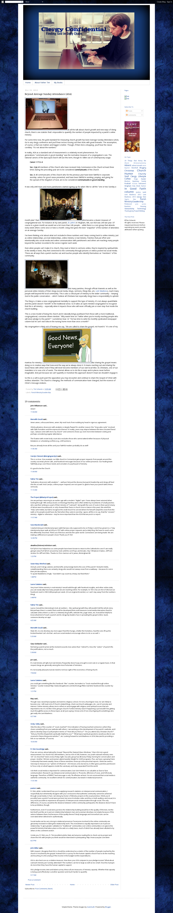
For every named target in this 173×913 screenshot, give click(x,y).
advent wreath (137, 165)
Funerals (134, 183)
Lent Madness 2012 (132, 194)
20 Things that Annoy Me (135, 161)
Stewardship (129, 208)
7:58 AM (33, 673)
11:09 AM (34, 471)
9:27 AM (33, 716)
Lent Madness (101, 291)
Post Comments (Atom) (43, 888)
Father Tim (35, 479)
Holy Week (136, 186)
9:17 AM (33, 875)
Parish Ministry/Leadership (41, 392)
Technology (141, 208)
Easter (143, 179)
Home (28, 82)
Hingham (127, 186)
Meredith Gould (37, 419)
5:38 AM (33, 652)
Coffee (127, 178)
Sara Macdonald (37, 525)
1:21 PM (33, 691)
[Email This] (57, 389)
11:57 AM (34, 517)
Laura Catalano (36, 584)
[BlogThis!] (59, 389)
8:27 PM (33, 840)
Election (127, 181)
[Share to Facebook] (64, 389)
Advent (127, 165)
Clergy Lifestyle (138, 176)
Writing (142, 211)
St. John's (71, 222)
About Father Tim (42, 82)
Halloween (142, 183)
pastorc (33, 788)
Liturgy (139, 197)
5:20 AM (33, 636)
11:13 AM (34, 490)
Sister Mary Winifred (38, 564)
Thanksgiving (129, 211)
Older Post (114, 884)
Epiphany (135, 181)
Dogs (136, 179)
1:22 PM (33, 556)
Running (143, 206)
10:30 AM (34, 741)
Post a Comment (34, 880)
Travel (136, 211)
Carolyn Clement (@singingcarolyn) (44, 456)
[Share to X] (61, 389)
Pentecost (128, 204)
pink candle (140, 204)
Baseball (135, 168)
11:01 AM (34, 780)
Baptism (127, 168)
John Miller (35, 848)
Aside (144, 165)
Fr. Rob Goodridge (37, 749)
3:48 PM (33, 597)
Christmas (129, 170)
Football (127, 183)
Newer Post (29, 884)
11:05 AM (34, 449)
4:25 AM (33, 620)
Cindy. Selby (35, 724)
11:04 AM (34, 412)
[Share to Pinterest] (66, 389)
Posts (130, 111)
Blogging (143, 168)
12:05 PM (34, 538)
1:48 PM (33, 577)
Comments (132, 115)
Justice (138, 192)
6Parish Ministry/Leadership (135, 163)
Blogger (108, 907)
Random (127, 206)
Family (143, 181)
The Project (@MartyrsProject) (42, 497)
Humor (143, 186)
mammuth (91, 907)
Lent (144, 192)
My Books (58, 82)
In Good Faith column (135, 190)
